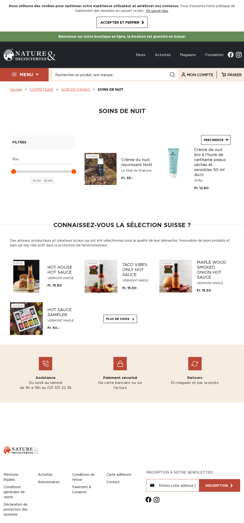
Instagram (239, 55)
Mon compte (200, 75)
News (141, 55)
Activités (163, 55)
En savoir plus (157, 10)
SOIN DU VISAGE (76, 89)
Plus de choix (118, 318)
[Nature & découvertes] (30, 54)
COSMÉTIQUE (41, 89)
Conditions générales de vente (14, 492)
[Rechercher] (172, 74)
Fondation (214, 55)
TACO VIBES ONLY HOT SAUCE (134, 269)
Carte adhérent (119, 474)
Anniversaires (49, 482)
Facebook (231, 55)
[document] (122, 16)
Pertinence (214, 139)
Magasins (188, 55)
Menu (26, 74)
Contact (113, 482)
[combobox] (115, 74)
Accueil (16, 89)
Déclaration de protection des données (16, 509)
